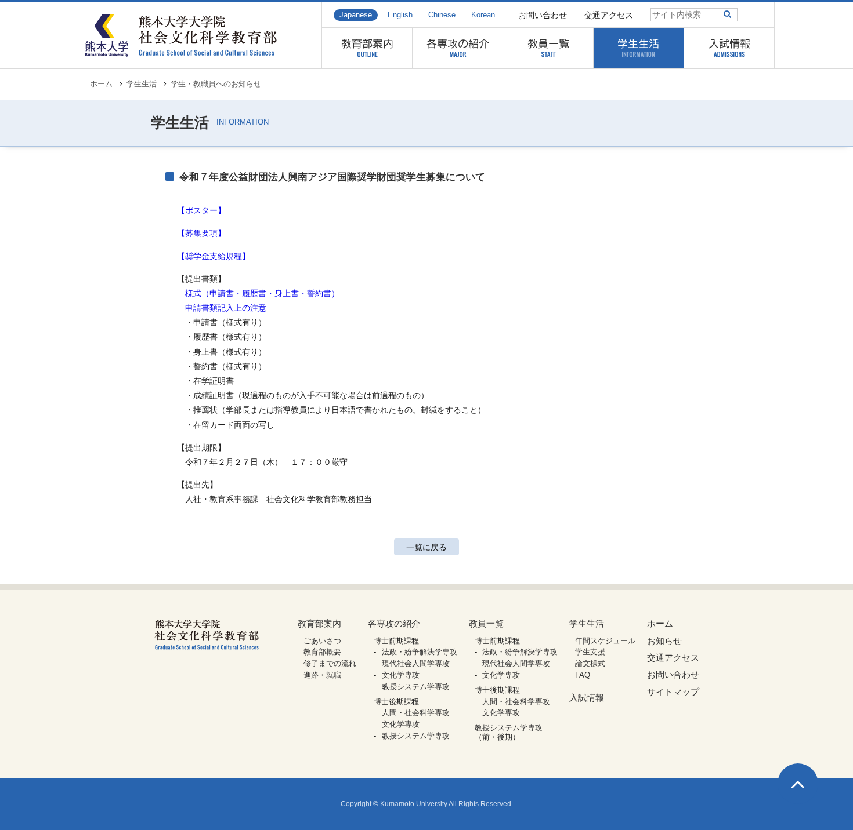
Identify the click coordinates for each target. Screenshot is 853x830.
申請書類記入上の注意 (225, 307)
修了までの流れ (329, 663)
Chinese (442, 15)
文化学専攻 (401, 675)
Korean (483, 15)
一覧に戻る (426, 547)
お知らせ (664, 641)
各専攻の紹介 (394, 623)
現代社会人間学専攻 (416, 663)
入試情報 (586, 697)
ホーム (101, 84)
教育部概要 (322, 651)
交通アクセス (608, 15)
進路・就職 (322, 675)
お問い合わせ (542, 15)
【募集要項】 (201, 233)
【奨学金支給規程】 (213, 256)
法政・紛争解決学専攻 (419, 651)
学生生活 (141, 84)
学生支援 (590, 651)
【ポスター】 (201, 210)
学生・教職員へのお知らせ (216, 84)
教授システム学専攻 (416, 686)
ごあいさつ (322, 640)
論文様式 (590, 663)
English (400, 15)
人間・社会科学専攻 (416, 712)
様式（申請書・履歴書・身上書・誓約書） (262, 293)
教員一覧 (486, 623)
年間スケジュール (605, 640)
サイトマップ (673, 692)
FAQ (582, 675)
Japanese (355, 15)
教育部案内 (319, 623)
